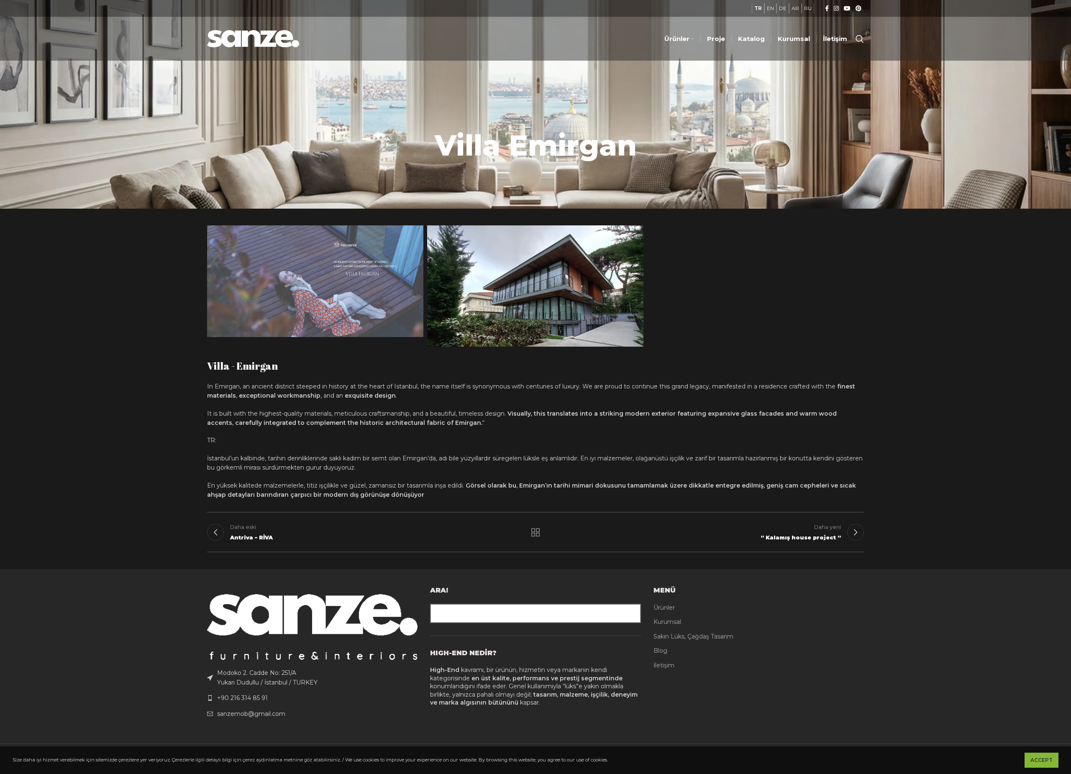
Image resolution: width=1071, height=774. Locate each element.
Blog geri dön (536, 532)
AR (795, 8)
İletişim (663, 665)
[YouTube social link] (847, 8)
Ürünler (664, 607)
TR (758, 8)
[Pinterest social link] (858, 8)
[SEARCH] (631, 613)
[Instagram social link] (836, 8)
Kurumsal (667, 622)
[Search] (859, 39)
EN (770, 8)
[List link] (312, 677)
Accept (1041, 760)
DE (783, 8)
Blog (660, 650)
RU (808, 8)
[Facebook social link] (826, 8)
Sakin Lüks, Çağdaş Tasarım (693, 636)
